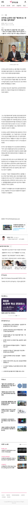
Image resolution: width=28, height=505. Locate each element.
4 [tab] (13, 315)
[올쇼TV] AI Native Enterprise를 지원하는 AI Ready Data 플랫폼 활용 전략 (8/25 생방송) (14, 278)
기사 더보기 (15, 237)
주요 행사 (4, 296)
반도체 (8, 5)
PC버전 (8, 497)
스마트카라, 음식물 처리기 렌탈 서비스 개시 (13, 371)
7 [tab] (17, 315)
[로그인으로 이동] (25, 2)
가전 (6, 15)
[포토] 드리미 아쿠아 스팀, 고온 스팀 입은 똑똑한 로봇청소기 (14, 361)
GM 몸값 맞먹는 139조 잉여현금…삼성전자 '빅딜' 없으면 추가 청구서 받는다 (14, 325)
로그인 (3, 495)
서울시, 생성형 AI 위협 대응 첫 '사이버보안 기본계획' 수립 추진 (8, 429)
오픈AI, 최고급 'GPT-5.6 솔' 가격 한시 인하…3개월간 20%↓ (8, 411)
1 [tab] (20, 444)
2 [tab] (10, 315)
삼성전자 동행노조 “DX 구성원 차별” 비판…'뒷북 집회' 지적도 (14, 335)
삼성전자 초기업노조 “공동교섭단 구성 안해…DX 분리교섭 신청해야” (14, 351)
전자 (13, 5)
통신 (24, 5)
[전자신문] (14, 1)
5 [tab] (14, 315)
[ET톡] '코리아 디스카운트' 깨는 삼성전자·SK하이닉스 (14, 341)
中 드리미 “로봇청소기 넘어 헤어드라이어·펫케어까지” (14, 367)
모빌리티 (19, 5)
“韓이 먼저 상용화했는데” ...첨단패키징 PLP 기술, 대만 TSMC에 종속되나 (8, 385)
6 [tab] (16, 315)
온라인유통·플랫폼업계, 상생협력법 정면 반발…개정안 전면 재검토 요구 (8, 403)
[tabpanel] (14, 306)
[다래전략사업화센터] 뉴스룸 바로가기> (19, 229)
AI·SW (2, 5)
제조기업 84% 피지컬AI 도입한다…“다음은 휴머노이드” (14, 346)
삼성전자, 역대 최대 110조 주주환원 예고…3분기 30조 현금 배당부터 (14, 330)
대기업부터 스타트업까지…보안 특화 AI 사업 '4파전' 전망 (8, 421)
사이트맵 (3, 497)
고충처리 (23, 495)
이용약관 (8, 495)
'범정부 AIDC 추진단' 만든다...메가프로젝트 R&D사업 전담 (8, 393)
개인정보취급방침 (15, 495)
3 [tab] (11, 315)
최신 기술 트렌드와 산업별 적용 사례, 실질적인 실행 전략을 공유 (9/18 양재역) (13, 30)
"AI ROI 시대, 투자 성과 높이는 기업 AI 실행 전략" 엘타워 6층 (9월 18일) (14, 281)
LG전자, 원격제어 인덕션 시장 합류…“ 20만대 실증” (14, 356)
